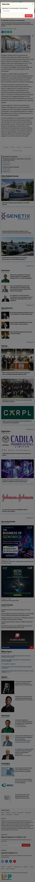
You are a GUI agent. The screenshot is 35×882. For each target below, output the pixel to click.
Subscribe (29, 16)
